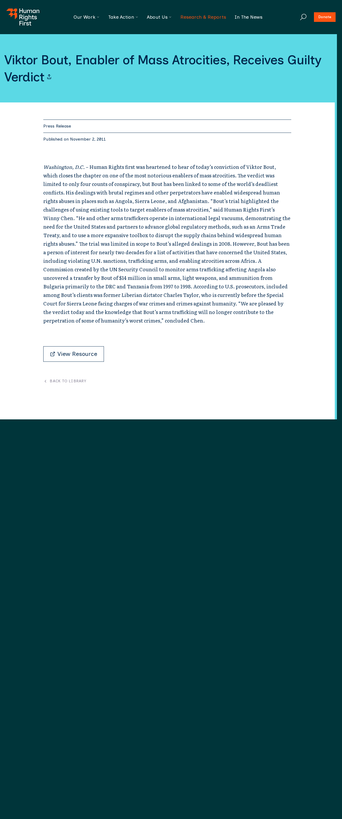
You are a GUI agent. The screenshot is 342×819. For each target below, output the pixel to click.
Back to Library (68, 381)
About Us (157, 17)
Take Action (121, 17)
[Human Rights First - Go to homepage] (22, 17)
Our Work (84, 17)
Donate (324, 17)
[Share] (49, 76)
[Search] (303, 17)
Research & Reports (203, 17)
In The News (248, 17)
